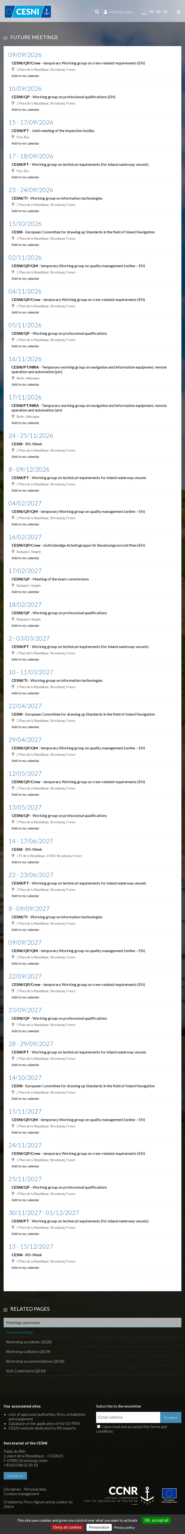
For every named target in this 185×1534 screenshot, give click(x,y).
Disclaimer (12, 1489)
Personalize (99, 1527)
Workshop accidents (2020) (29, 1341)
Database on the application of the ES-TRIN (44, 1423)
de (158, 11)
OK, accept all (156, 1520)
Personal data (35, 1489)
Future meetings (19, 1332)
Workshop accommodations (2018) (35, 1361)
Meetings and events (23, 1322)
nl (165, 11)
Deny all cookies (67, 1527)
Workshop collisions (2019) (28, 1351)
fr (151, 11)
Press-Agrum (34, 1501)
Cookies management (21, 1493)
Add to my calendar (25, 76)
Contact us (15, 1476)
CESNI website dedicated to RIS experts (42, 1428)
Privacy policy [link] (124, 1527)
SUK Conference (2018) (26, 1370)
